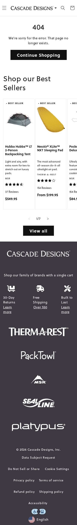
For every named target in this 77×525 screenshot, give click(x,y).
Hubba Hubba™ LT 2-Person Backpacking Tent (18, 150)
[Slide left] (29, 218)
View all (38, 231)
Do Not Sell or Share (24, 469)
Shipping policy (51, 492)
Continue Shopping (38, 55)
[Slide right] (48, 218)
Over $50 (40, 307)
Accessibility (37, 503)
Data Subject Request (38, 457)
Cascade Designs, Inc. (44, 449)
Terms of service (51, 480)
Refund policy (24, 492)
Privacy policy (24, 480)
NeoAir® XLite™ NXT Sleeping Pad (50, 148)
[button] (63, 8)
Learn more (7, 309)
